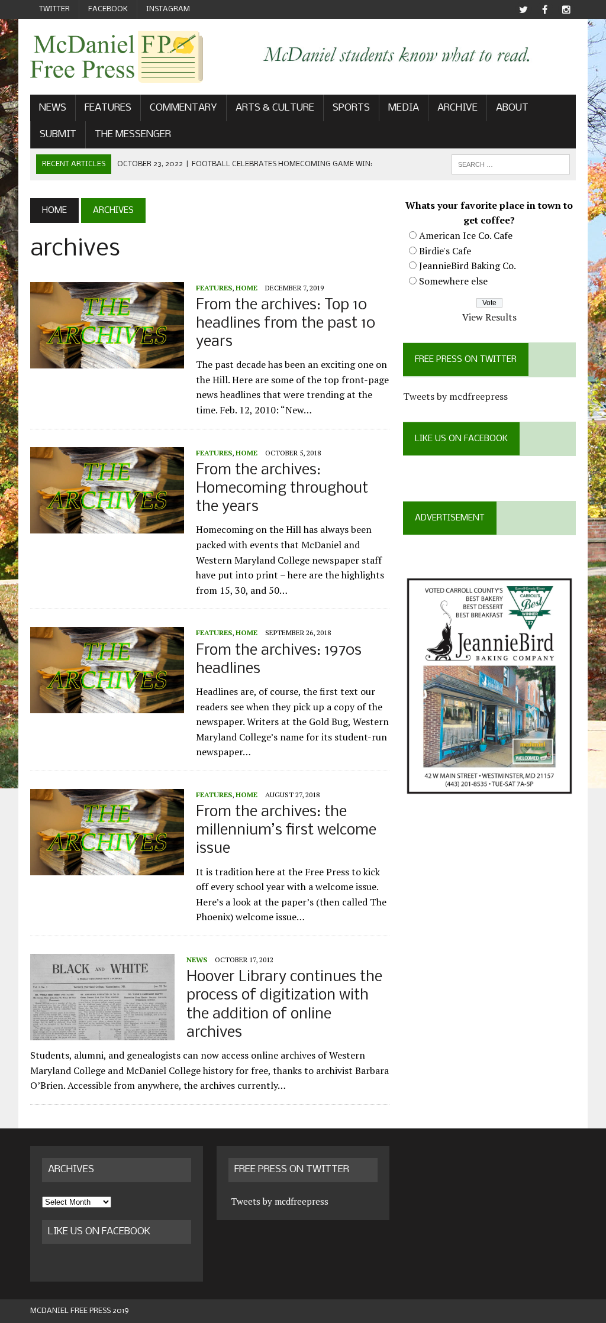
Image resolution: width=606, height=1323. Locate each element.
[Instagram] (566, 9)
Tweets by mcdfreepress (455, 396)
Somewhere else (453, 280)
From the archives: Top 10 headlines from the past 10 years (285, 323)
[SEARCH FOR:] (511, 164)
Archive (457, 108)
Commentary (183, 108)
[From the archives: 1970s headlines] (107, 705)
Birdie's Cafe (445, 250)
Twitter (54, 9)
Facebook (108, 9)
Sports (351, 108)
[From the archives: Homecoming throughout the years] (107, 525)
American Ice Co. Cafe (465, 235)
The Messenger (133, 134)
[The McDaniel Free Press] (116, 57)
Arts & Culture (275, 108)
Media (403, 108)
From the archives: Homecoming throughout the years (282, 488)
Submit (58, 134)
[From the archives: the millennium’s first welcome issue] (107, 867)
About (512, 108)
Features (108, 108)
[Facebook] (545, 9)
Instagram (168, 9)
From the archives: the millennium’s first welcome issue (286, 830)
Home (246, 287)
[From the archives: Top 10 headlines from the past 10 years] (107, 360)
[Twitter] (523, 9)
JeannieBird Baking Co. (467, 265)
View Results (489, 317)
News (52, 108)
